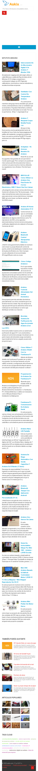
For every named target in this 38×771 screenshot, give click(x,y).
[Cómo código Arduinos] (10, 266)
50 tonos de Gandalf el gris (22, 654)
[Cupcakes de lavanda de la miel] (7, 666)
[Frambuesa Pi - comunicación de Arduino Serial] (10, 406)
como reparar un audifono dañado (18, 743)
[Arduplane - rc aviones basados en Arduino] (10, 151)
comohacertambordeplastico (10, 739)
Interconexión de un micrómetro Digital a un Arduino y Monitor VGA (27, 67)
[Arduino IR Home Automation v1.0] (10, 211)
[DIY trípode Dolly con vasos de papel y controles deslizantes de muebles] (7, 645)
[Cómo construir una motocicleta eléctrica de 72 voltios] (15, 704)
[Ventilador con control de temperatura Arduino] (10, 96)
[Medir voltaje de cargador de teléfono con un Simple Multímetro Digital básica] (6, 725)
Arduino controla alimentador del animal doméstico (27, 292)
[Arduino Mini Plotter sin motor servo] (10, 606)
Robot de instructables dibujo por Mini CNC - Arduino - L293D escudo (26, 547)
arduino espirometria (24, 739)
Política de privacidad (20, 765)
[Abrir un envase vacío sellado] (25, 711)
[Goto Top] (32, 768)
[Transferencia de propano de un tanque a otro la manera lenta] (6, 711)
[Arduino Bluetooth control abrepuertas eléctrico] (10, 237)
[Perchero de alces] (7, 677)
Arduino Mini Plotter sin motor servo (27, 604)
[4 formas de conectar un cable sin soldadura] (15, 725)
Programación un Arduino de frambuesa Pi (26, 376)
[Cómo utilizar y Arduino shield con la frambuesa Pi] (10, 352)
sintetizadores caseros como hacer (11, 745)
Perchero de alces (19, 675)
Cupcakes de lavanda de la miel (24, 664)
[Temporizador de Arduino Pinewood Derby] (6, 704)
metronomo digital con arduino (18, 750)
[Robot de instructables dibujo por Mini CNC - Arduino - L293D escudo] (10, 547)
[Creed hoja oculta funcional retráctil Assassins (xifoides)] (15, 718)
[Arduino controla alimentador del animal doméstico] (10, 292)
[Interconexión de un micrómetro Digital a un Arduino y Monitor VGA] (10, 67)
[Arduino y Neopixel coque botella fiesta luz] (10, 122)
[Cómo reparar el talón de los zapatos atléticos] (25, 704)
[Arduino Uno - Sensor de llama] (10, 521)
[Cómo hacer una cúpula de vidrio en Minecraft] (25, 718)
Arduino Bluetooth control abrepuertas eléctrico (25, 237)
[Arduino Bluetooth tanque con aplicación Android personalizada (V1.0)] (10, 490)
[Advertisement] (19, 31)
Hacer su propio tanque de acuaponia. (26, 686)
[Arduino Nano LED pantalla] (10, 433)
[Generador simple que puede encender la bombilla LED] (25, 725)
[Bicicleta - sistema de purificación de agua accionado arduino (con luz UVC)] (10, 320)
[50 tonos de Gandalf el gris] (7, 656)
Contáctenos (7, 765)
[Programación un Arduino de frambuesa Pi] (10, 378)
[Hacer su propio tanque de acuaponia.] (7, 688)
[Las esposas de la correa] (15, 711)
